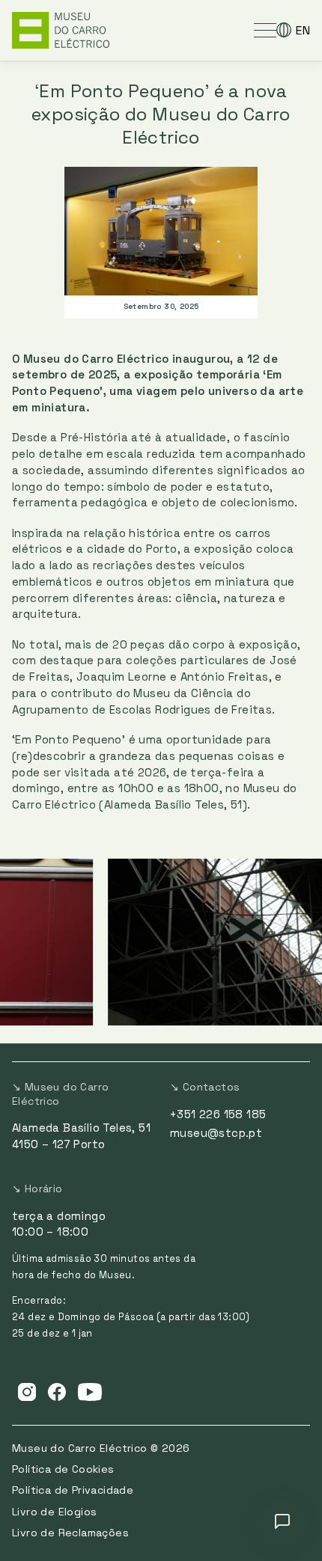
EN (303, 30)
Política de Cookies (63, 1469)
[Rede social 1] (27, 1391)
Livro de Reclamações (70, 1532)
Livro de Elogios (54, 1511)
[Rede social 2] (57, 1391)
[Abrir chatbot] (282, 1521)
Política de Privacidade (72, 1490)
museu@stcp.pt (216, 1133)
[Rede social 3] (90, 1391)
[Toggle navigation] (265, 30)
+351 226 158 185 (218, 1114)
